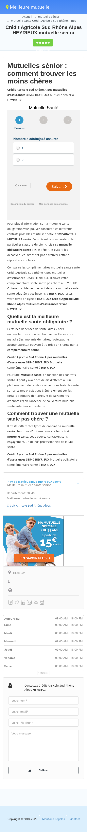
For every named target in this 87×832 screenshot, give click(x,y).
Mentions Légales (53, 819)
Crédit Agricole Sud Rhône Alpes (29, 505)
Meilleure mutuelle (29, 7)
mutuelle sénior (48, 17)
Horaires (44, 673)
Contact (75, 819)
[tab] (43, 483)
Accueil (27, 17)
